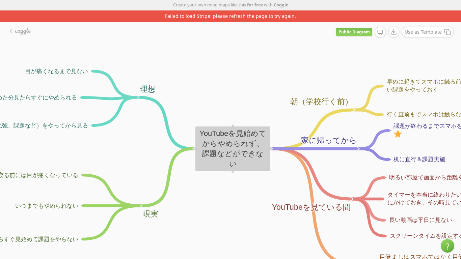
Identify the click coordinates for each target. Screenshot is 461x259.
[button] (447, 246)
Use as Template (423, 32)
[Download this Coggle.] (393, 32)
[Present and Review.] (380, 32)
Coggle (281, 5)
